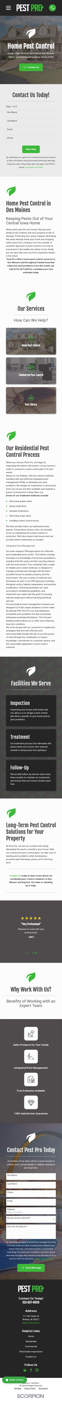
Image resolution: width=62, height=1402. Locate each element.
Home (31, 1336)
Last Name (12, 121)
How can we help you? (17, 1226)
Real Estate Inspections (31, 1351)
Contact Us (31, 1356)
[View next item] (34, 953)
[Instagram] (37, 1370)
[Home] (30, 7)
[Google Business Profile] (25, 1370)
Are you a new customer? (18, 1218)
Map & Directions (31, 1323)
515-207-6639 (30, 1302)
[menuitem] (17, 1388)
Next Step (31, 149)
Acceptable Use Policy (34, 167)
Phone (10, 138)
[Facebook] (31, 1370)
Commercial (31, 1346)
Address (11, 1209)
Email (9, 129)
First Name (12, 112)
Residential (31, 1341)
